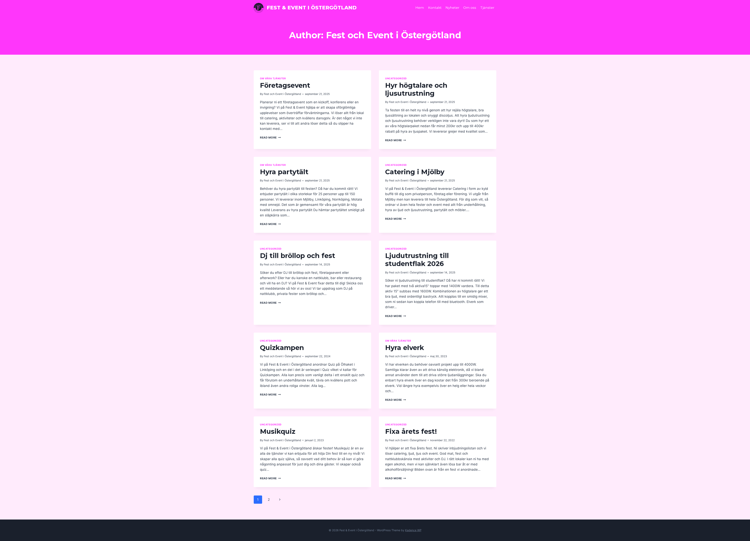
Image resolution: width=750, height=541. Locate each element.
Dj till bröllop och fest (297, 256)
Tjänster (487, 8)
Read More (270, 137)
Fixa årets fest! (411, 431)
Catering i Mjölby (414, 172)
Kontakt (435, 8)
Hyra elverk (404, 348)
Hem (419, 8)
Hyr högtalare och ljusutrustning (416, 89)
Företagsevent (285, 85)
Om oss (469, 8)
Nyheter (452, 8)
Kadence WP (413, 530)
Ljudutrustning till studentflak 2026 (417, 260)
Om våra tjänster (273, 78)
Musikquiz (277, 431)
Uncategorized (396, 78)
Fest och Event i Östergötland (282, 94)
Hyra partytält (284, 172)
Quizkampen (282, 348)
